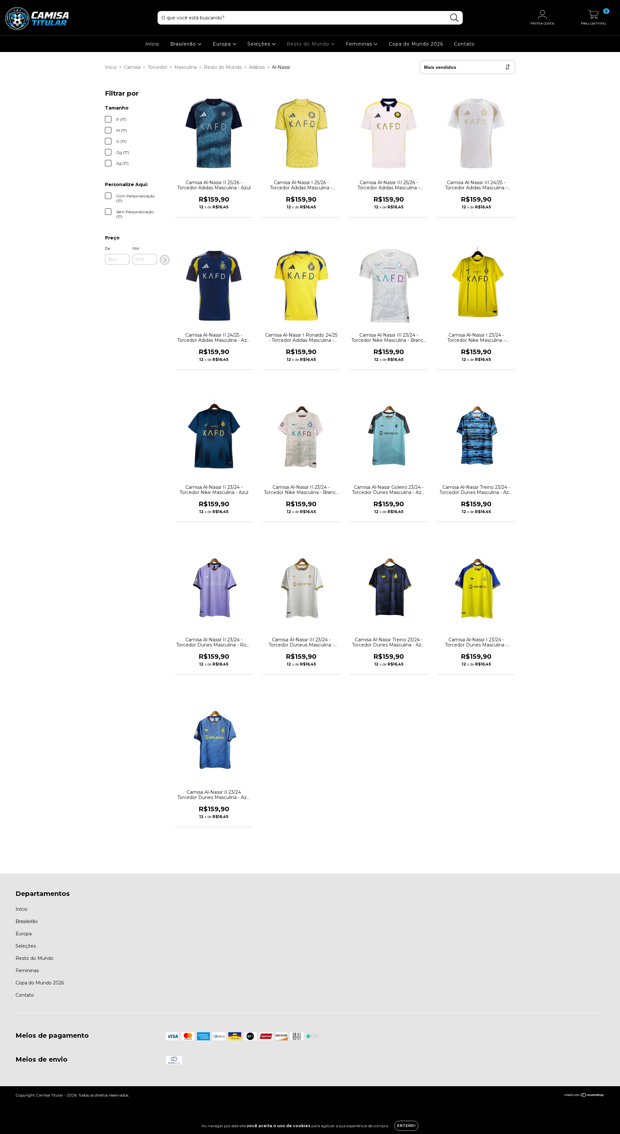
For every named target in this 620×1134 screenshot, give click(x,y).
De (107, 248)
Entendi (406, 1126)
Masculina (185, 67)
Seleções (259, 44)
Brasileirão (184, 44)
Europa (222, 44)
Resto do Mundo (309, 44)
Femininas (360, 44)
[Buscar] (454, 18)
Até (135, 248)
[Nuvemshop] (584, 1095)
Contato (464, 44)
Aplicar (165, 260)
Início (152, 44)
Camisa (132, 67)
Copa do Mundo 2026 (416, 44)
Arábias (257, 67)
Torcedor (157, 67)
